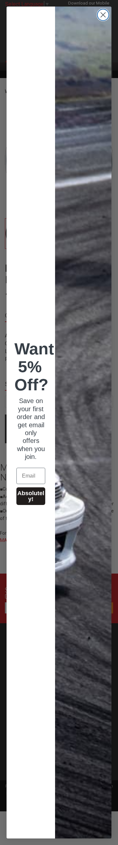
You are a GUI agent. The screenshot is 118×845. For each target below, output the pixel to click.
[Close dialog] (103, 15)
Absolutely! (30, 496)
